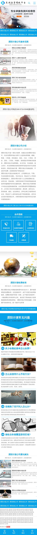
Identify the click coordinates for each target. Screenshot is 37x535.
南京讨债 (6, 509)
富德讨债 (10, 522)
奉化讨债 (31, 522)
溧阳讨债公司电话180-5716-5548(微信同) (18, 109)
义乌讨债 (10, 520)
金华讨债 (31, 518)
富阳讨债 (14, 522)
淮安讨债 (31, 509)
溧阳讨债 (24, 512)
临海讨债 (23, 519)
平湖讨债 (18, 522)
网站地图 (2, 526)
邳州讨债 (15, 512)
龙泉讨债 (2, 522)
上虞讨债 (14, 520)
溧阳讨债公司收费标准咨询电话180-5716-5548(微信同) (18, 309)
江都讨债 (10, 513)
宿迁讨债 (2, 510)
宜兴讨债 (11, 512)
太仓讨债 (6, 515)
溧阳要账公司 (23, 34)
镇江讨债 (6, 510)
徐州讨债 (23, 509)
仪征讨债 (2, 515)
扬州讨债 (18, 509)
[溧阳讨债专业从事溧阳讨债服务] (14, 3)
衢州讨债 (6, 519)
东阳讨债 (23, 522)
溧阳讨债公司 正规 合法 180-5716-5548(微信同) (18, 205)
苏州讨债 (2, 509)
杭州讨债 (2, 518)
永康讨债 (31, 519)
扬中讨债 (27, 513)
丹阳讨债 (14, 513)
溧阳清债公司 (4, 34)
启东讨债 (6, 513)
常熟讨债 (27, 510)
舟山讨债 (2, 519)
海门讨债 (19, 512)
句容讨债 (23, 515)
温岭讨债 (27, 519)
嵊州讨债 (27, 522)
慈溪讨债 (6, 520)
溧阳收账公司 (14, 34)
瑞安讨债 (2, 520)
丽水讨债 (10, 519)
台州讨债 (18, 518)
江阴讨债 (31, 510)
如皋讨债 (32, 512)
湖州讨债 (23, 518)
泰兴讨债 (28, 512)
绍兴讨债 (10, 518)
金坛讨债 (18, 515)
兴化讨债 (18, 510)
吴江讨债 (18, 513)
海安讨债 (31, 515)
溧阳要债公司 (14, 30)
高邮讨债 (14, 515)
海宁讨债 (23, 520)
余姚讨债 (14, 519)
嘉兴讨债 (27, 518)
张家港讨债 (2, 512)
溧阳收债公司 (23, 30)
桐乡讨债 (27, 520)
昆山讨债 (2, 513)
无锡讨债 (10, 509)
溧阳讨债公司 (4, 30)
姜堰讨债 (10, 515)
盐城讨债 (27, 509)
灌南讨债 (27, 515)
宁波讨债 (6, 518)
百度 (5, 526)
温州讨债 (14, 518)
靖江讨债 (23, 513)
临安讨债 (2, 523)
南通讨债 (10, 510)
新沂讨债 (31, 513)
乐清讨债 (18, 519)
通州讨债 (7, 512)
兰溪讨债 (31, 520)
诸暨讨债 (18, 520)
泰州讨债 (14, 510)
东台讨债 (23, 510)
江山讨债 (6, 523)
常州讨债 (14, 509)
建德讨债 (6, 522)
